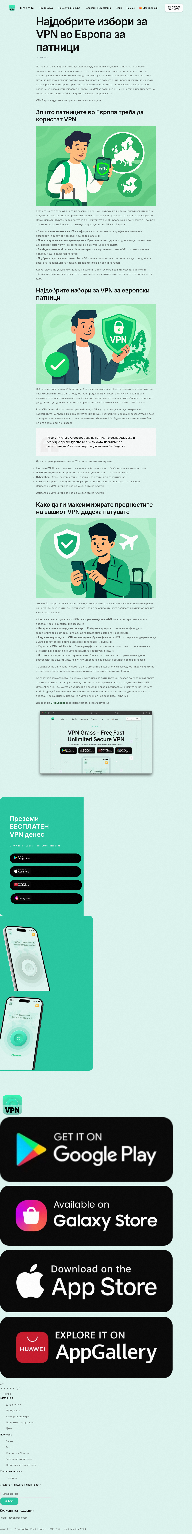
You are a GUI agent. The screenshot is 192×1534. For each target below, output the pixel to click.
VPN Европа (58, 702)
